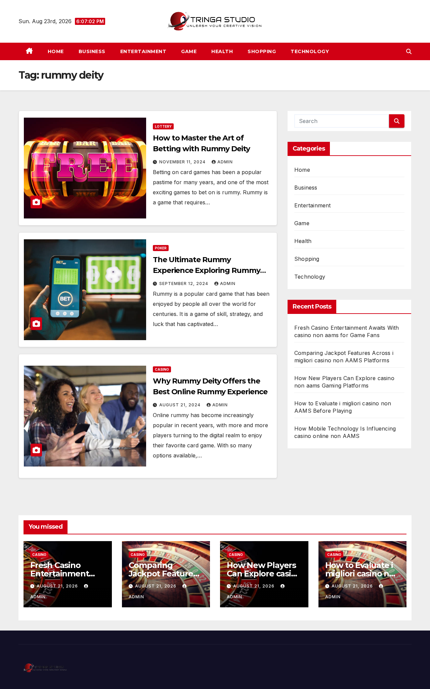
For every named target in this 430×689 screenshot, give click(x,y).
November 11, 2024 (183, 161)
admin (225, 161)
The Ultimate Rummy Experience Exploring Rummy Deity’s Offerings (206, 270)
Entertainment (143, 51)
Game (189, 51)
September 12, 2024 (184, 283)
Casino (162, 369)
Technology (310, 51)
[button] (409, 51)
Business (92, 51)
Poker (161, 248)
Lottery (163, 126)
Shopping (262, 51)
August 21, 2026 (58, 586)
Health (222, 51)
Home (56, 51)
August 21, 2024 (180, 404)
